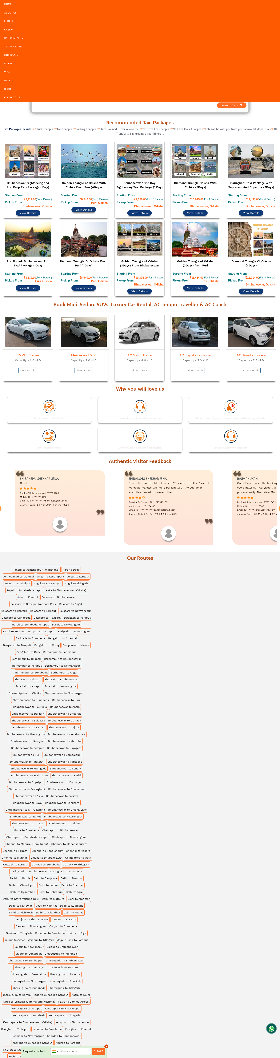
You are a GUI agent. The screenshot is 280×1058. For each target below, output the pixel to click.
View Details (28, 202)
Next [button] (276, 211)
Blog (7, 89)
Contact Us (12, 97)
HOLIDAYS (10, 55)
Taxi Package (13, 46)
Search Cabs (253, 105)
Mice (7, 80)
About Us (10, 12)
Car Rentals (12, 38)
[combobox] (54, 1051)
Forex (8, 63)
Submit (98, 1051)
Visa (7, 72)
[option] (28, 210)
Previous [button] (3, 211)
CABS (7, 29)
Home (8, 4)
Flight (8, 21)
